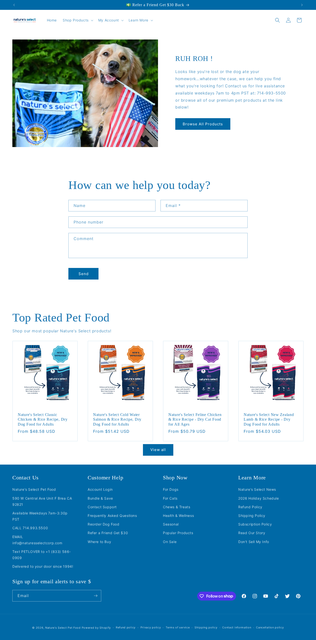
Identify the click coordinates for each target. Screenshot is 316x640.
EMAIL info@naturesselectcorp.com (37, 540)
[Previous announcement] (14, 5)
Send (84, 273)
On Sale (170, 542)
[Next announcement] (301, 5)
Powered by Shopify (96, 627)
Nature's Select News (257, 490)
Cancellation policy (270, 627)
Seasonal (171, 524)
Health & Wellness (178, 515)
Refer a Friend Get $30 (108, 533)
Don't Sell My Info (253, 542)
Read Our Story (251, 533)
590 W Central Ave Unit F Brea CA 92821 (42, 501)
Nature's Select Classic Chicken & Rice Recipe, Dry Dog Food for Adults (43, 419)
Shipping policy (206, 627)
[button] (77, 20)
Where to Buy (99, 542)
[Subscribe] (95, 596)
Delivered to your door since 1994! (42, 566)
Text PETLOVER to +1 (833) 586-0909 (41, 554)
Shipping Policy (251, 515)
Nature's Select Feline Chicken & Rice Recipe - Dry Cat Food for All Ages (195, 419)
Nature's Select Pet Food (34, 490)
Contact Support (102, 507)
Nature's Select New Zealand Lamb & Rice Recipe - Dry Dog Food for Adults (269, 419)
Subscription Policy (255, 524)
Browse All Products (203, 124)
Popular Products (178, 533)
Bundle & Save (100, 498)
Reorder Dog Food (103, 524)
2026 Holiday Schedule (258, 498)
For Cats (170, 498)
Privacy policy (150, 627)
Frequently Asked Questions (112, 515)
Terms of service (178, 627)
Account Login (100, 490)
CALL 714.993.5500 (30, 528)
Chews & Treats (176, 507)
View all (158, 449)
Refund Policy (250, 507)
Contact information (236, 627)
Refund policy (126, 627)
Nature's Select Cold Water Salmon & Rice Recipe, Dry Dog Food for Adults (117, 419)
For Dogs (170, 490)
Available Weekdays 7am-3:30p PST (40, 516)
